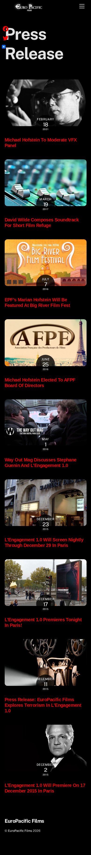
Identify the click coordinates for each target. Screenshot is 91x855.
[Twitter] (5, 38)
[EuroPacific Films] (28, 10)
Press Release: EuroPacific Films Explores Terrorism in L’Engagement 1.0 (43, 705)
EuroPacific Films (20, 830)
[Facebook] (5, 28)
